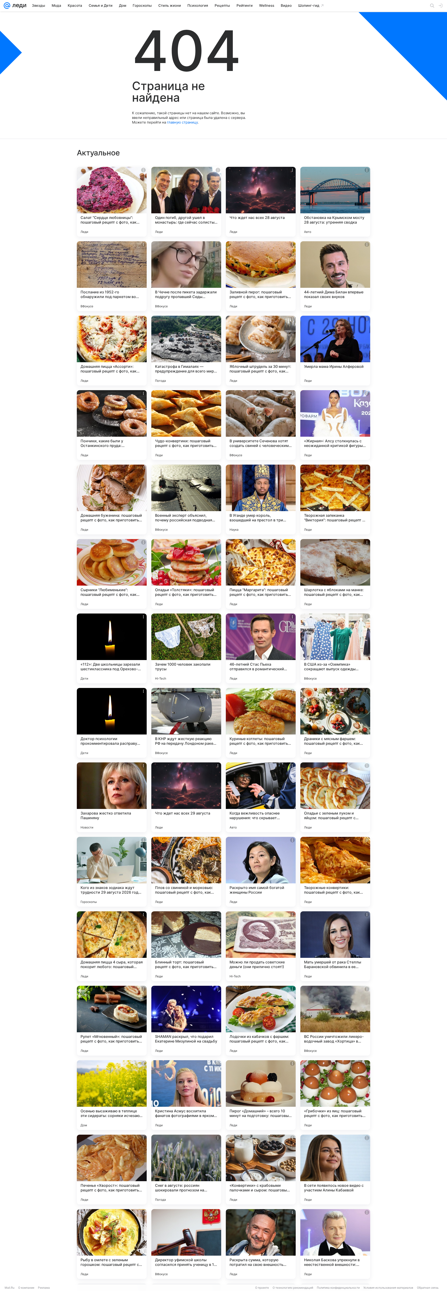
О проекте (262, 1287)
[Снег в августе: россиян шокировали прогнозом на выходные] (186, 1169)
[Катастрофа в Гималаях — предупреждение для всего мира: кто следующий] (186, 351)
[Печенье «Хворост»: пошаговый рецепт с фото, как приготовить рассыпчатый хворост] (112, 1169)
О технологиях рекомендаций (293, 1287)
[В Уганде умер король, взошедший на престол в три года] (261, 499)
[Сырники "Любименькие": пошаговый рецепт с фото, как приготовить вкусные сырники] (112, 574)
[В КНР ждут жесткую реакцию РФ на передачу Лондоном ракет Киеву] (186, 723)
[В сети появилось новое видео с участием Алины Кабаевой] (335, 1169)
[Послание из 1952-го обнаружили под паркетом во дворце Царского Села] (112, 276)
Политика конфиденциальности (338, 1287)
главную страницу (182, 122)
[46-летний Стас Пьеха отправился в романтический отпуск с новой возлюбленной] (261, 648)
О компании (26, 1287)
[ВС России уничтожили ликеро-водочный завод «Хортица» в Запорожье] (335, 1021)
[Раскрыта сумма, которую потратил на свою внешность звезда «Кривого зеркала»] (261, 1244)
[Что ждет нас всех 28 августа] (261, 202)
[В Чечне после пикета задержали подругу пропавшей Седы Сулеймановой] (186, 276)
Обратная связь (428, 1287)
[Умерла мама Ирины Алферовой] (335, 351)
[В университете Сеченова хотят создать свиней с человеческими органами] (261, 425)
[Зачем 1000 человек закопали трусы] (186, 648)
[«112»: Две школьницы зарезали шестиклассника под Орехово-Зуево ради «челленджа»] (112, 648)
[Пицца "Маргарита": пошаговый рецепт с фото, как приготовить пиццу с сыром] (261, 574)
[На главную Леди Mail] (18, 5)
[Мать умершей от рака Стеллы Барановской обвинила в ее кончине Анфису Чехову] (335, 946)
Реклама (44, 1287)
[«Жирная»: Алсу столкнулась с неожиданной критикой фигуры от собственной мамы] (335, 425)
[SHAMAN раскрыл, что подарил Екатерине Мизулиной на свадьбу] (186, 1021)
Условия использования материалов (388, 1287)
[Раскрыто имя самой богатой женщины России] (261, 872)
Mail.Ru (9, 1287)
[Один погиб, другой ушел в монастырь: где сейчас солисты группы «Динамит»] (186, 202)
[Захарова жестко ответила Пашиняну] (112, 797)
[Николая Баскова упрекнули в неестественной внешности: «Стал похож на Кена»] (335, 1244)
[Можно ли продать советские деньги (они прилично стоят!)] (261, 946)
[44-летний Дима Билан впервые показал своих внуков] (335, 276)
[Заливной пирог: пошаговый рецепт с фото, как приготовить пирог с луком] (261, 276)
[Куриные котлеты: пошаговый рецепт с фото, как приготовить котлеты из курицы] (261, 723)
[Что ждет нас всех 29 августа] (186, 797)
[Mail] (7, 5)
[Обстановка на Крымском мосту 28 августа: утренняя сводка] (335, 202)
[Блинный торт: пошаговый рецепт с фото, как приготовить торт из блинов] (186, 946)
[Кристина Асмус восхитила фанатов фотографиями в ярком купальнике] (186, 1095)
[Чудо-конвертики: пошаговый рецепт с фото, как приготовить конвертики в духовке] (186, 425)
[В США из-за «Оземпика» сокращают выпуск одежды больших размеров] (335, 648)
